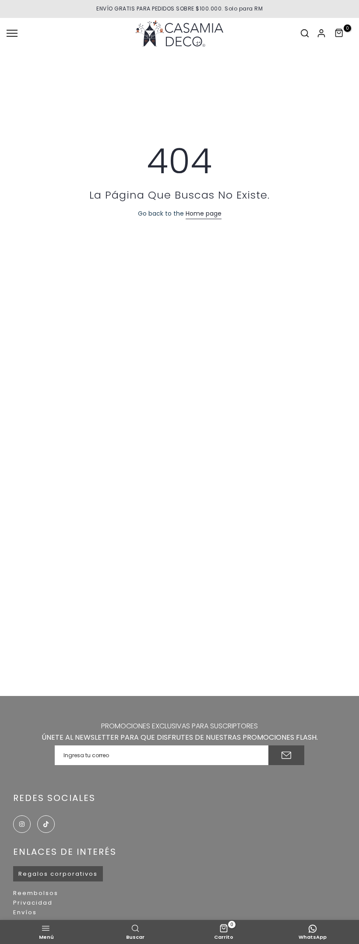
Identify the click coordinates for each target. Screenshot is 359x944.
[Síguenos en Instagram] (22, 824)
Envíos (25, 912)
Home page (204, 213)
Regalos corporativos (58, 874)
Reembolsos (35, 893)
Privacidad (33, 903)
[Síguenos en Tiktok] (46, 824)
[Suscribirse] (286, 755)
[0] (339, 33)
